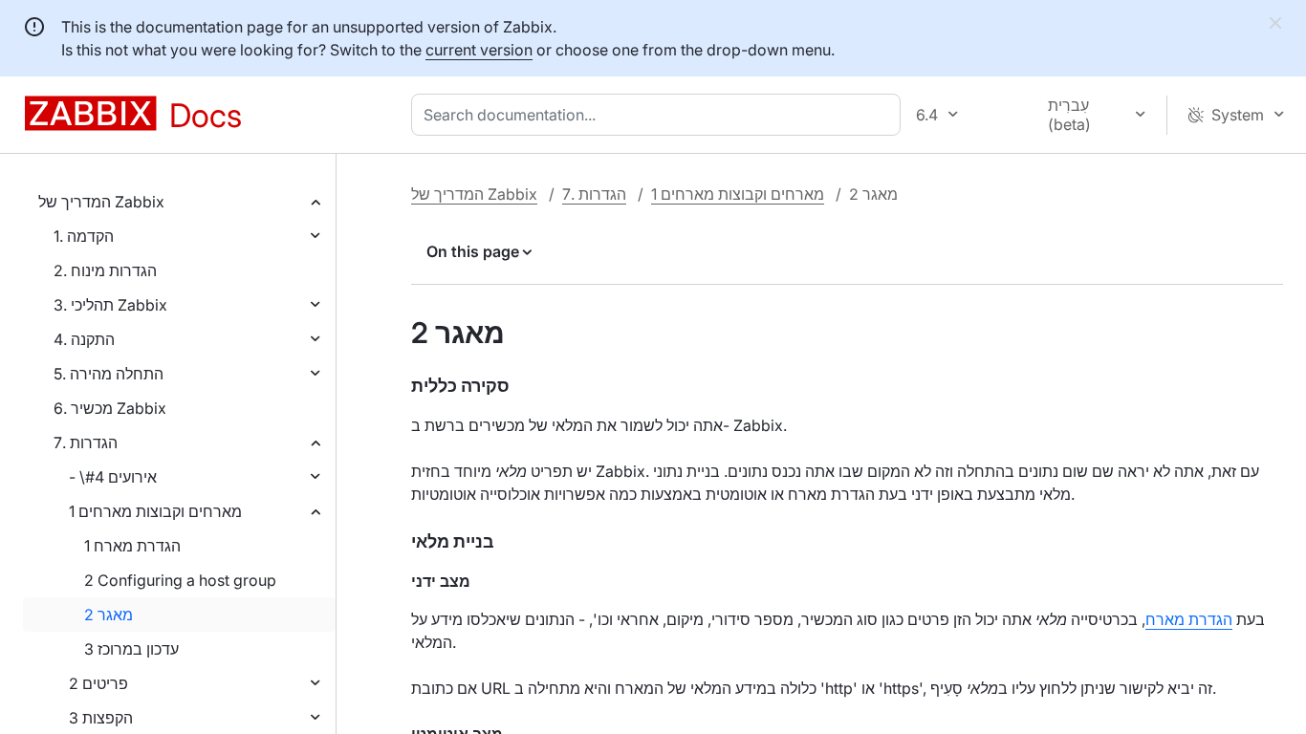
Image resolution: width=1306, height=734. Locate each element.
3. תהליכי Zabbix (110, 304)
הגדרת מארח (1188, 619)
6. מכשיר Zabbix (110, 408)
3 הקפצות (101, 717)
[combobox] (659, 115)
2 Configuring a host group (180, 580)
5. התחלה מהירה (108, 373)
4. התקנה (84, 339)
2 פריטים (98, 683)
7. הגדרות (86, 442)
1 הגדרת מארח (132, 545)
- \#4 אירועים (113, 476)
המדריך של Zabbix (101, 201)
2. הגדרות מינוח (105, 270)
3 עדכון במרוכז (131, 648)
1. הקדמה (84, 236)
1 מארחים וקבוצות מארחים (155, 511)
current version (479, 49)
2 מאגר (108, 614)
